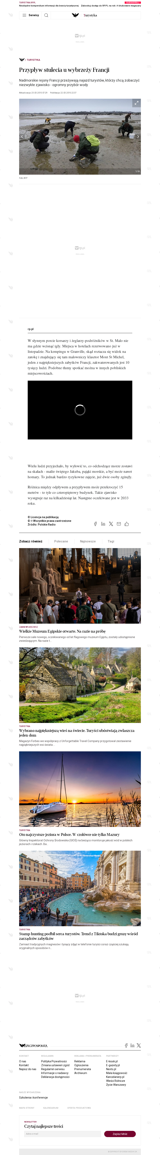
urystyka (90, 15)
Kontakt (24, 1065)
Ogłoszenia (81, 1065)
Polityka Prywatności (54, 1061)
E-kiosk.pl (112, 1061)
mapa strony (26, 1108)
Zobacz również (30, 541)
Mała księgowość (116, 1073)
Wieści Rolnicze (115, 1080)
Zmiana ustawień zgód (55, 1065)
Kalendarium (50, 1108)
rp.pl (31, 329)
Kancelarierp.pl (115, 1076)
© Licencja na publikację (43, 517)
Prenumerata (82, 1069)
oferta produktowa (79, 1108)
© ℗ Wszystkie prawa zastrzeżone (49, 520)
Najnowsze (88, 541)
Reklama (79, 1061)
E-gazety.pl (113, 1065)
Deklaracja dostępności (55, 1076)
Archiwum (80, 1073)
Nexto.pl (111, 1069)
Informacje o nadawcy (54, 1073)
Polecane (61, 541)
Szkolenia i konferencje (33, 1097)
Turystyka (33, 60)
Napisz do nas (27, 1069)
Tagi (111, 541)
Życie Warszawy (116, 1084)
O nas (22, 1061)
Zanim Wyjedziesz (28, 627)
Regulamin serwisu (53, 1069)
